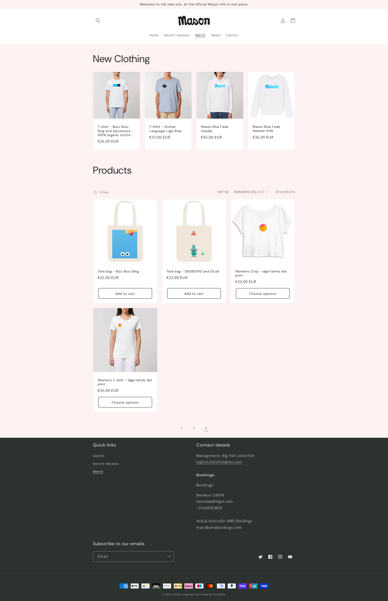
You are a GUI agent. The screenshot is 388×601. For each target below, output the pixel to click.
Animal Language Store (187, 594)
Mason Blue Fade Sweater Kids (266, 129)
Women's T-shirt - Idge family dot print (125, 382)
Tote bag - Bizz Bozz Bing (118, 271)
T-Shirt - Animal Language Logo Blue (165, 129)
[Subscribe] (169, 556)
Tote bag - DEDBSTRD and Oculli (193, 271)
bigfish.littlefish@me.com (219, 461)
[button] (98, 21)
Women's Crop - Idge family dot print (261, 273)
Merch (98, 471)
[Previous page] (182, 428)
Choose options (262, 293)
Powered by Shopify (213, 594)
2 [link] (206, 428)
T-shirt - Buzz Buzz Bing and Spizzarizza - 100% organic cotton (116, 131)
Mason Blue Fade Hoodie (214, 129)
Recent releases (106, 464)
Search (98, 456)
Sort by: (223, 191)
